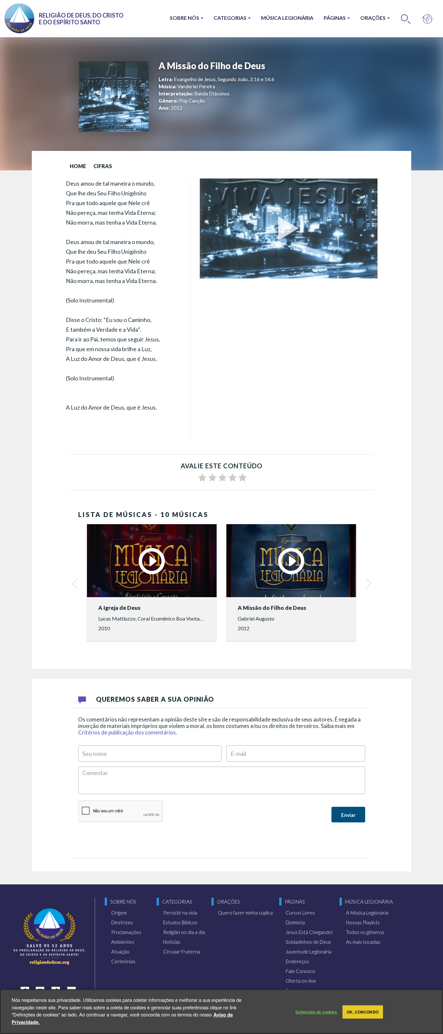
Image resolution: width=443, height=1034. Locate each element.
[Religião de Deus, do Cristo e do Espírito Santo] (49, 936)
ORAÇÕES (373, 18)
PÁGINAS (335, 18)
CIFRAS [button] (102, 166)
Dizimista (295, 922)
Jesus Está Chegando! (309, 932)
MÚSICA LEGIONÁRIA (287, 18)
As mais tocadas (363, 942)
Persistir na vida (180, 913)
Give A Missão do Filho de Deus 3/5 (222, 478)
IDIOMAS (427, 18)
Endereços (297, 961)
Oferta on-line (301, 981)
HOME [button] (78, 166)
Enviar (348, 815)
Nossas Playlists (363, 922)
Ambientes (122, 942)
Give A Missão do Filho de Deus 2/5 (212, 478)
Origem (119, 913)
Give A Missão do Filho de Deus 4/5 (232, 478)
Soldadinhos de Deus (308, 942)
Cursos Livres (300, 913)
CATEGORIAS (230, 18)
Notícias (171, 942)
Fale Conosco (300, 971)
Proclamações (126, 932)
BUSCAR (405, 18)
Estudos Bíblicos (180, 922)
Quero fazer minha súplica (245, 913)
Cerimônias (123, 961)
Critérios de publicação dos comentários (127, 732)
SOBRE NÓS (185, 18)
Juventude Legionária (308, 951)
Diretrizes (122, 922)
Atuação (120, 951)
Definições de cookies (316, 1012)
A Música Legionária (367, 913)
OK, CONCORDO (362, 1012)
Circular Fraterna (181, 951)
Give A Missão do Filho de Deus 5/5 (242, 478)
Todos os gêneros (365, 932)
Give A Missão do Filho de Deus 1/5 (202, 478)
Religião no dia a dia (184, 932)
